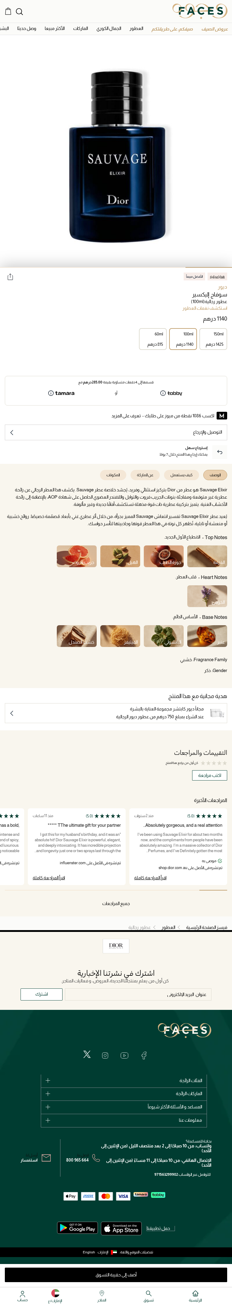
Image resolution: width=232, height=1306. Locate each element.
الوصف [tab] (215, 475)
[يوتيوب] (124, 1055)
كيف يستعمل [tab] (181, 475)
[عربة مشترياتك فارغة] (8, 11)
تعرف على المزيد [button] (126, 415)
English (89, 1252)
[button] (214, 29)
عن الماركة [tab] (145, 475)
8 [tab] (19, 890)
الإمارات (103, 1252)
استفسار (29, 1160)
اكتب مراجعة (209, 775)
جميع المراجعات (116, 903)
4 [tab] (70, 267)
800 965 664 (77, 1160)
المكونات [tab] (113, 475)
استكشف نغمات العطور (204, 308)
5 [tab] (23, 267)
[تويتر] (87, 1054)
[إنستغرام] (105, 1055)
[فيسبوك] (144, 1055)
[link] (80, 28)
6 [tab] (74, 890)
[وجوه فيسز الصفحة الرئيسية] (199, 11)
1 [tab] (208, 267)
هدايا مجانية (217, 276)
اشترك (41, 994)
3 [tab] (116, 267)
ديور (222, 287)
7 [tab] (46, 890)
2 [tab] (162, 267)
